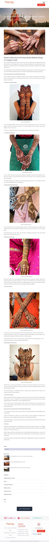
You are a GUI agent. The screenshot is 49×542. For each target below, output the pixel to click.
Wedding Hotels (12, 537)
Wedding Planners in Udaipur (23, 531)
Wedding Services (7, 532)
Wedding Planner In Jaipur (9, 478)
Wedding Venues (7, 487)
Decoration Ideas (7, 491)
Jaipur (5, 481)
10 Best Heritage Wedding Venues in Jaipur (17, 461)
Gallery (10, 530)
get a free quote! (24, 508)
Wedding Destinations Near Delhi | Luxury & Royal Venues (20, 467)
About (15, 532)
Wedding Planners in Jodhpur (23, 533)
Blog (12, 532)
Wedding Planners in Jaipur (23, 529)
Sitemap (10, 535)
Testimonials (7, 537)
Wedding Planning (8, 494)
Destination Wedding (8, 484)
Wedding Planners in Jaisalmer (23, 535)
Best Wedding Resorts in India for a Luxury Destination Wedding (21, 456)
